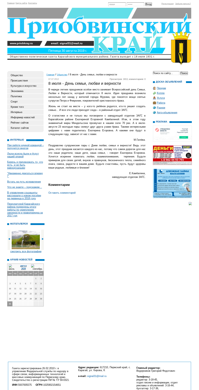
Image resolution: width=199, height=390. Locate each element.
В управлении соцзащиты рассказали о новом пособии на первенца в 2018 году (24, 195)
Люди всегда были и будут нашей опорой (23, 155)
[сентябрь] (36, 267)
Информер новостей (23, 117)
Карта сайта (21, 3)
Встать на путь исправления (24, 181)
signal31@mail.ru (96, 376)
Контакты (32, 3)
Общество (17, 75)
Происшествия (19, 80)
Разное (161, 107)
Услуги (161, 97)
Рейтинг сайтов (20, 122)
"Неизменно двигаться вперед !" (25, 175)
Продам (161, 88)
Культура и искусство (23, 85)
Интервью (16, 112)
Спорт (14, 101)
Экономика (17, 91)
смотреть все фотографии (25, 251)
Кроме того (17, 106)
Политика (16, 96)
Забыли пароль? (183, 4)
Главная (11, 3)
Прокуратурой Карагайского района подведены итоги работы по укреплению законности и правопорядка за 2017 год (25, 209)
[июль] (12, 267)
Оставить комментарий (62, 192)
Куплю (161, 93)
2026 (23, 268)
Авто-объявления (167, 112)
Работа (161, 102)
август (23, 265)
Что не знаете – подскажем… (24, 187)
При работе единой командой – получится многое (25, 147)
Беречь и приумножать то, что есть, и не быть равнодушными (25, 165)
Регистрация (167, 4)
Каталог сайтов (20, 127)
